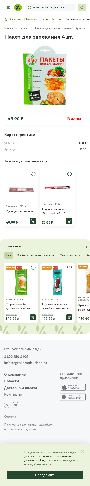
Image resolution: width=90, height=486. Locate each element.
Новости (11, 381)
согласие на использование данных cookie (47, 458)
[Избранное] (33, 174)
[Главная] (18, 7)
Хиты (44, 19)
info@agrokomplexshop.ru (25, 363)
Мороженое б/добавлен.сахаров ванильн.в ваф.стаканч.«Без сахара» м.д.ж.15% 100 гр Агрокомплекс (20, 306)
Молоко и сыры (70, 255)
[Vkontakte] (15, 405)
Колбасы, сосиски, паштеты (35, 255)
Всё (8, 255)
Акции (56, 19)
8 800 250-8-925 (16, 356)
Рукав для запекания (20, 212)
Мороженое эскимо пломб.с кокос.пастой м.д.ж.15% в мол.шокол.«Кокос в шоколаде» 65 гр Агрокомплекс (57, 306)
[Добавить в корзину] (33, 221)
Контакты (13, 394)
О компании (15, 374)
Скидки (15, 19)
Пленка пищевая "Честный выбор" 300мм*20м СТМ (53, 211)
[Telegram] (7, 405)
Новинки (30, 19)
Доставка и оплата (20, 387)
